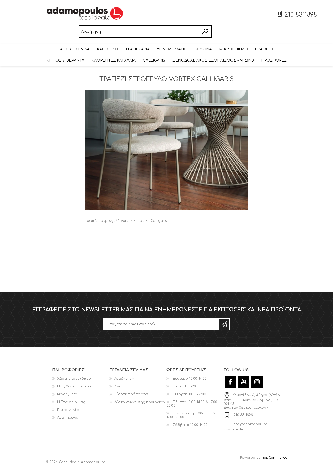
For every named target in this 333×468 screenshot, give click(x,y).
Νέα (118, 386)
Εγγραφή (224, 324)
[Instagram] (257, 382)
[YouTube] (243, 382)
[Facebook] (230, 382)
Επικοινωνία (68, 410)
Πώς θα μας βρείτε (74, 386)
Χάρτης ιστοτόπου (74, 378)
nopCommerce (274, 457)
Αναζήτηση (205, 31)
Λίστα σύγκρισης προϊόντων (139, 402)
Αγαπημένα (67, 417)
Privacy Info (67, 394)
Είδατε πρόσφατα (131, 394)
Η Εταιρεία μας (71, 402)
